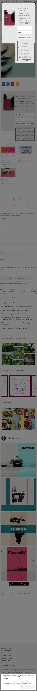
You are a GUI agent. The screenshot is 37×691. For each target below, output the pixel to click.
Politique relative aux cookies (23, 683)
